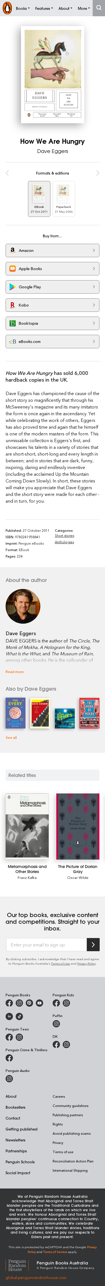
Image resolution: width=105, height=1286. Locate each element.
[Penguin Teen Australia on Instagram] (19, 1037)
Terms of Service (55, 1251)
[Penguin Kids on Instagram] (66, 1003)
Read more (15, 671)
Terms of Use (60, 963)
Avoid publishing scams (72, 1133)
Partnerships (16, 1150)
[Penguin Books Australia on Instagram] (19, 1003)
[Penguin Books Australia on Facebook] (9, 1003)
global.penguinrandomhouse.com (36, 1277)
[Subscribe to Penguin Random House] (93, 944)
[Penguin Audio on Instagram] (9, 1078)
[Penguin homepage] (7, 8)
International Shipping (70, 1170)
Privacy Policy (86, 963)
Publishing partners (68, 1114)
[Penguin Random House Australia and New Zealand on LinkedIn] (9, 1016)
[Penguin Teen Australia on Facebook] (9, 1037)
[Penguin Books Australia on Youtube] (39, 1003)
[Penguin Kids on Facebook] (56, 1003)
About (11, 1096)
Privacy (58, 1142)
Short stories (64, 535)
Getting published (22, 1129)
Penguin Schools (20, 1161)
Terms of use (63, 1151)
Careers (59, 1096)
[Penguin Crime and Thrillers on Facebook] (9, 1058)
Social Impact (18, 1172)
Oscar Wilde (77, 877)
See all (11, 737)
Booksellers (15, 1107)
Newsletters (15, 1140)
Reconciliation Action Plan (73, 1161)
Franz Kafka (27, 877)
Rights (58, 1124)
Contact (13, 1118)
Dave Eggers (52, 151)
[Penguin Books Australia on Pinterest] (29, 1003)
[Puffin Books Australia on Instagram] (56, 1023)
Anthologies (64, 541)
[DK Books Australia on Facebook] (56, 1044)
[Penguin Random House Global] (21, 1264)
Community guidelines (70, 1105)
